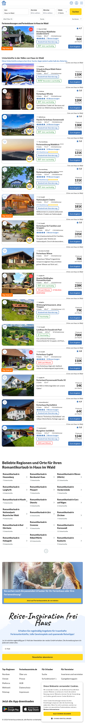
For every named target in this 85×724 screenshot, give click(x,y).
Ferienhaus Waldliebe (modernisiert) (46, 33)
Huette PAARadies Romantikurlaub (44, 279)
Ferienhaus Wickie (44, 94)
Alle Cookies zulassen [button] (62, 714)
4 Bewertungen (52, 410)
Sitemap (5, 692)
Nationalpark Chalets (45, 200)
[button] (82, 3)
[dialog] (62, 702)
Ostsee (5, 678)
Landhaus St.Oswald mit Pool (49, 330)
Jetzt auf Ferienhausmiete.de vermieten (42, 600)
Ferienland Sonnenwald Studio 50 (51, 380)
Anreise (34, 10)
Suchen (75, 11)
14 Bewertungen (53, 124)
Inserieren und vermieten (72, 674)
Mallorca (6, 683)
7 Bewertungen (52, 38)
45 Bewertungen (53, 99)
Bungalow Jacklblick (45, 431)
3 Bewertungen (52, 233)
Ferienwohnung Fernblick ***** (49, 172)
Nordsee (6, 674)
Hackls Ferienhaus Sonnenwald (50, 120)
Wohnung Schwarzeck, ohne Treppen (48, 306)
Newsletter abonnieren (42, 657)
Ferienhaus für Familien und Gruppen (48, 227)
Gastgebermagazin (69, 678)
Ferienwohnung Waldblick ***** (50, 144)
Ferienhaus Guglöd (44, 354)
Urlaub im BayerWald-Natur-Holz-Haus (49, 70)
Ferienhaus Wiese (44, 253)
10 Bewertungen (53, 359)
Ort (5, 10)
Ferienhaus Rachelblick (46, 405)
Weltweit (6, 687)
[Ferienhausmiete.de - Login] (77, 3)
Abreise (46, 10)
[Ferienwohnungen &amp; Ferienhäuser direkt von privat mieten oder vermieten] (4, 3)
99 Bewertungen (53, 177)
